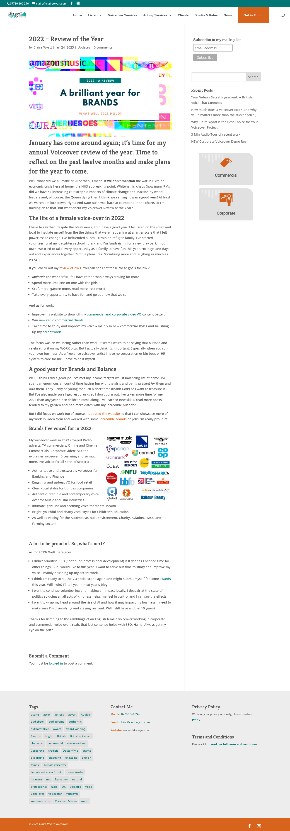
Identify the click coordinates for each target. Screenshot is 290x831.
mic (48, 779)
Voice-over (37, 794)
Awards (36, 736)
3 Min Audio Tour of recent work (215, 134)
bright (49, 736)
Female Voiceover (55, 765)
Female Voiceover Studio (46, 772)
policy (196, 719)
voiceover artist (41, 801)
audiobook (37, 721)
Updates (83, 47)
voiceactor (55, 794)
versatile (75, 787)
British (61, 736)
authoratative (40, 729)
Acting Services (155, 15)
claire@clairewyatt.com (135, 722)
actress (59, 714)
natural (77, 779)
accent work (52, 332)
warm (84, 801)
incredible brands (113, 419)
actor (46, 714)
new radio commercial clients (61, 320)
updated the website (104, 413)
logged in (56, 663)
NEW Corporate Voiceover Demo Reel (219, 141)
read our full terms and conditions (234, 744)
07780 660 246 (19, 3)
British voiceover (81, 736)
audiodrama (56, 721)
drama (86, 751)
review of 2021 (69, 268)
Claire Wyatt (43, 47)
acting (35, 714)
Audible (86, 714)
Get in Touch (253, 15)
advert (72, 714)
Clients (183, 15)
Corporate (37, 751)
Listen (93, 15)
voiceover (72, 794)
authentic (75, 721)
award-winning (75, 729)
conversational (76, 743)
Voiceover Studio (66, 801)
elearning (54, 758)
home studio (75, 772)
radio (54, 787)
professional (39, 787)
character (37, 743)
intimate (36, 779)
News (228, 15)
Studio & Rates (206, 15)
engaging (71, 758)
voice (88, 787)
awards (165, 579)
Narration (61, 779)
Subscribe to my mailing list (217, 40)
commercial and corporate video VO (114, 314)
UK (64, 787)
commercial (55, 743)
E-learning (37, 758)
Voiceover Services (122, 15)
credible (53, 751)
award (57, 729)
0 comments (103, 47)
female (35, 765)
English (86, 758)
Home (77, 15)
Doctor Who (70, 751)
